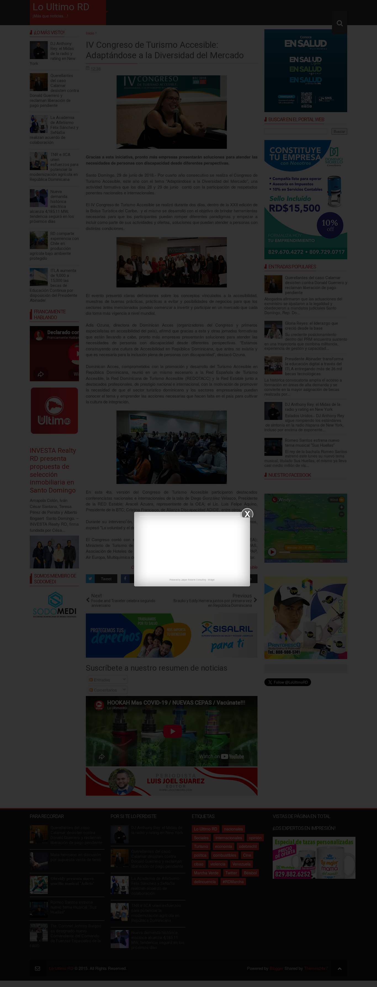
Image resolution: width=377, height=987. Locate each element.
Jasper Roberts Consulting (193, 579)
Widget (211, 579)
